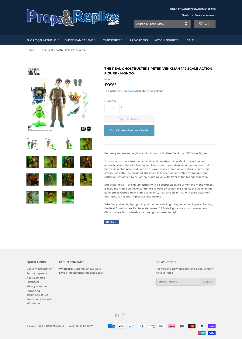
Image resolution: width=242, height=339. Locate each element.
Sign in (185, 15)
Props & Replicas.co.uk (50, 325)
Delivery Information (39, 268)
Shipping (127, 90)
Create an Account (205, 15)
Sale (190, 40)
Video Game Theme (79, 40)
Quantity (110, 101)
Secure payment (36, 273)
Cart (208, 23)
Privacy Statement (37, 286)
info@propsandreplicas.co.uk (86, 272)
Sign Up (208, 281)
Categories (112, 40)
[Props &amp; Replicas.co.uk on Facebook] (117, 315)
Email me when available (129, 130)
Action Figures (166, 40)
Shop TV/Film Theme (41, 40)
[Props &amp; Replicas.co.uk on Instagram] (123, 315)
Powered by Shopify (80, 325)
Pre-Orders (139, 40)
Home (30, 49)
